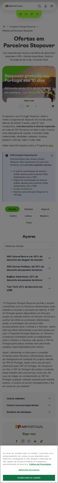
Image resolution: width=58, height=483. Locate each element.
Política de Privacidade (40, 464)
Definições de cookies (29, 470)
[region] (29, 464)
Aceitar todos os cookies (28, 478)
